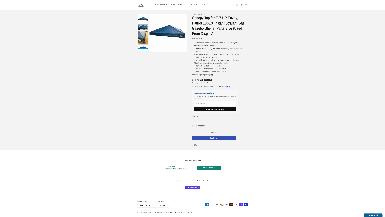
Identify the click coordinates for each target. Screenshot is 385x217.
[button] (162, 5)
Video (199, 181)
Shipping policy (190, 212)
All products (190, 181)
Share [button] (196, 145)
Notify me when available (215, 109)
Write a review (208, 168)
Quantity (195, 116)
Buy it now (214, 138)
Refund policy (158, 212)
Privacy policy (168, 212)
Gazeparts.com (147, 212)
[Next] (184, 33)
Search (205, 181)
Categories (181, 181)
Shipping (195, 83)
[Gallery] (162, 33)
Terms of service (178, 212)
